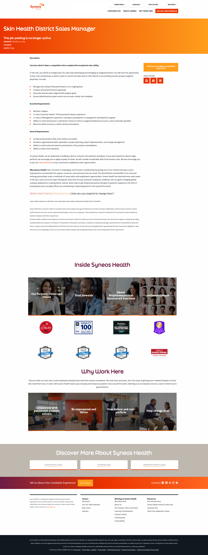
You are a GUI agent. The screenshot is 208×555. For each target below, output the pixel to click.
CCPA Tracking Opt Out (113, 550)
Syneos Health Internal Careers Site (160, 505)
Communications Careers (53, 465)
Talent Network (45, 162)
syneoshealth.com (50, 507)
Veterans (85, 511)
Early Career (86, 508)
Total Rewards (120, 518)
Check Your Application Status (158, 511)
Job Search (86, 501)
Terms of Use (77, 550)
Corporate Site (114, 11)
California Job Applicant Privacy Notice (148, 550)
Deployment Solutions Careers (154, 465)
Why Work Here (146, 11)
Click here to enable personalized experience (161, 67)
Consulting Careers (104, 465)
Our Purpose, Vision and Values (126, 508)
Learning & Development (124, 511)
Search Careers (129, 11)
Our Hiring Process (154, 501)
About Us (118, 505)
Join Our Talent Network (167, 11)
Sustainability (120, 521)
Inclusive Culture (121, 514)
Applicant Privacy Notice (129, 550)
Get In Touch (85, 483)
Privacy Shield (102, 550)
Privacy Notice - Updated (89, 550)
